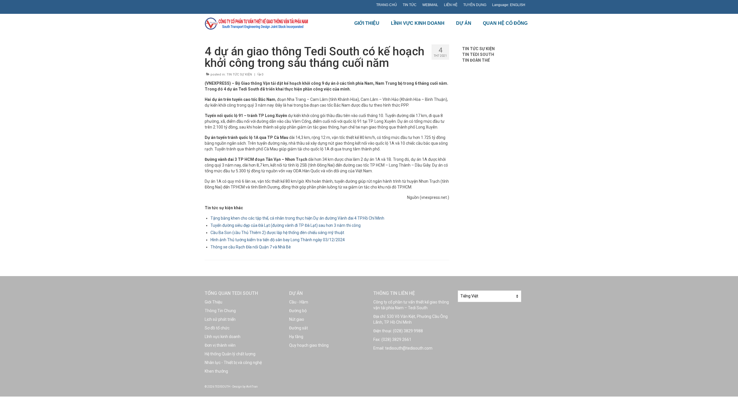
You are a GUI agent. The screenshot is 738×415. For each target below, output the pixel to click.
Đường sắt (298, 328)
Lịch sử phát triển (220, 319)
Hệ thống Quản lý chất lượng (230, 354)
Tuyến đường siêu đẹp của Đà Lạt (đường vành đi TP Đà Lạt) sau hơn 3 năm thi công (285, 225)
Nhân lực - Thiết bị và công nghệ (233, 362)
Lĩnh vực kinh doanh (222, 336)
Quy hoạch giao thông (309, 345)
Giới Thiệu (213, 302)
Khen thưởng (216, 371)
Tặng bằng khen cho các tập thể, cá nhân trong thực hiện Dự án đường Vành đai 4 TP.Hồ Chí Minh (297, 218)
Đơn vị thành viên (220, 345)
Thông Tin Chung (220, 310)
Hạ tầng (296, 336)
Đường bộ (298, 310)
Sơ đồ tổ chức (217, 328)
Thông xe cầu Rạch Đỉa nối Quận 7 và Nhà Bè (250, 247)
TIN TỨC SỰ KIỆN (239, 74)
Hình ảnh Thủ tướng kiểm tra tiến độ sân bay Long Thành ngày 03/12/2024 (277, 239)
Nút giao (296, 319)
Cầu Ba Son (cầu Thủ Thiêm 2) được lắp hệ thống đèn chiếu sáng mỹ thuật (277, 232)
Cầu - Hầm (298, 302)
